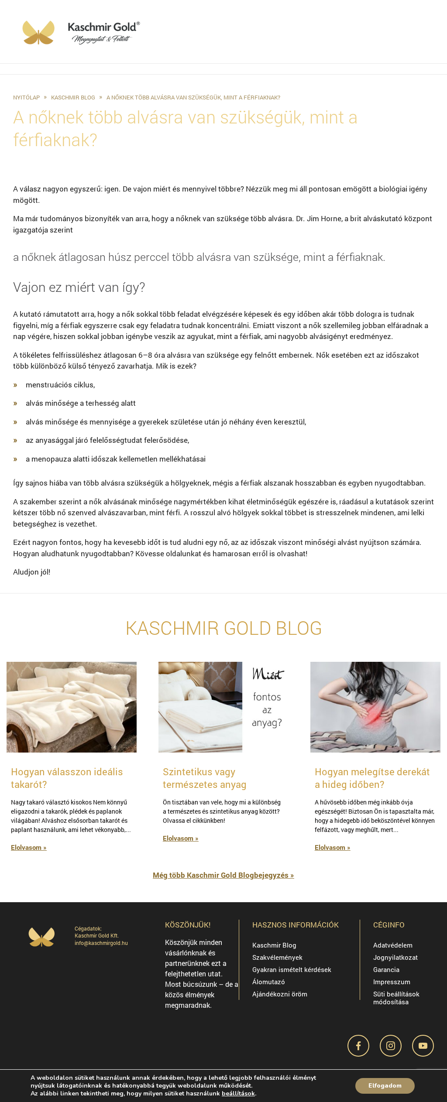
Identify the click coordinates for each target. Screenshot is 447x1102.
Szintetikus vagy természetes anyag (205, 778)
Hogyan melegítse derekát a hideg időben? (372, 778)
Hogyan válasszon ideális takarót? (67, 778)
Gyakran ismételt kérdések (291, 969)
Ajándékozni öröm (279, 993)
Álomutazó (268, 981)
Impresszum (391, 981)
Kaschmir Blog (274, 945)
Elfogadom (385, 1085)
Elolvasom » (29, 847)
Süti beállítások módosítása (396, 997)
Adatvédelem (393, 945)
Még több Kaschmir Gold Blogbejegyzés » (223, 875)
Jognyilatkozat (395, 957)
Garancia (386, 969)
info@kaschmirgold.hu (101, 942)
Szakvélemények (277, 957)
